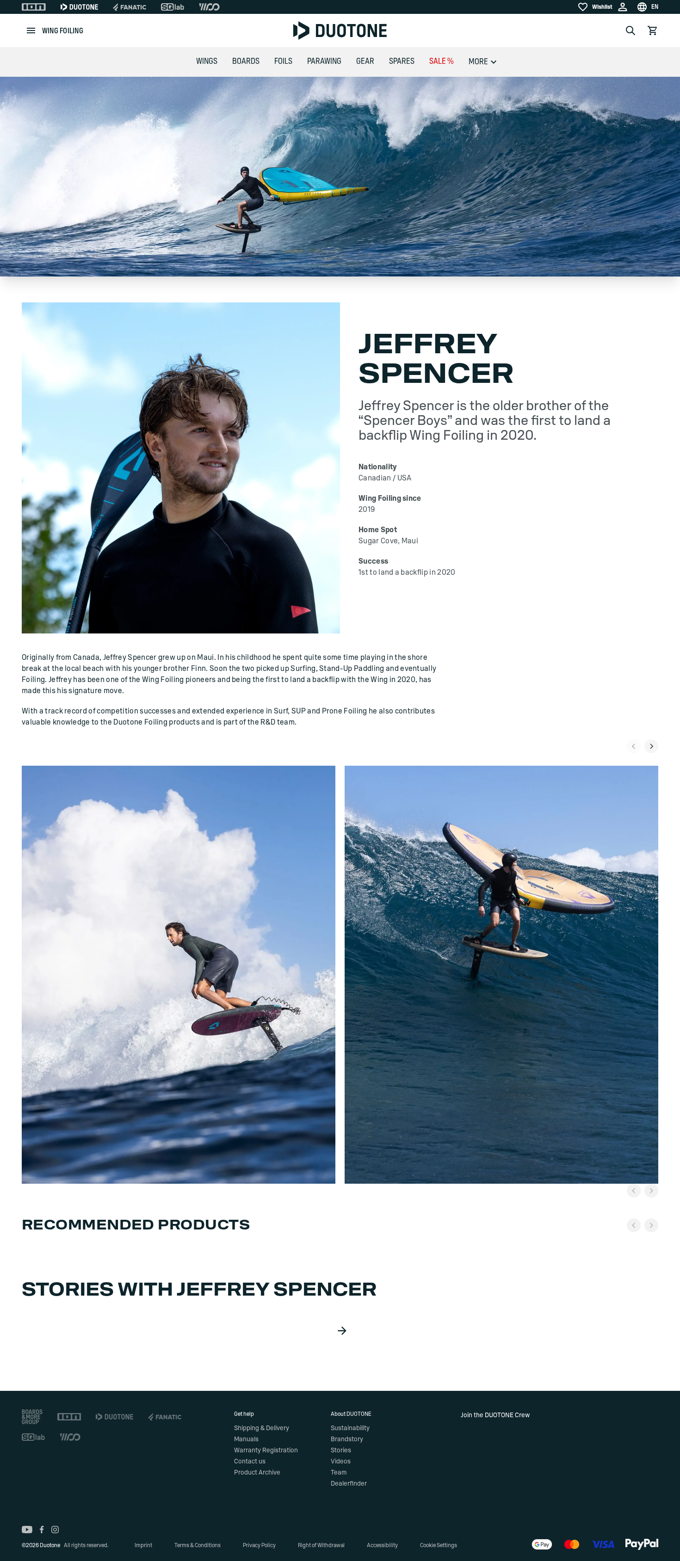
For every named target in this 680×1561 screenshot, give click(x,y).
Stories (341, 1450)
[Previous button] (634, 1191)
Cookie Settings (438, 1545)
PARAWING (324, 61)
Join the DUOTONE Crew (495, 1415)
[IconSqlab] (172, 7)
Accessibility (382, 1545)
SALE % (441, 61)
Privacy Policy (259, 1545)
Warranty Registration (266, 1450)
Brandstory (347, 1439)
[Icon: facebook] (42, 1529)
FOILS (283, 61)
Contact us (250, 1461)
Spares (401, 61)
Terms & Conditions (197, 1545)
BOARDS (246, 61)
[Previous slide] (634, 746)
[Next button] (651, 1191)
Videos (341, 1461)
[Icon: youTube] (27, 1529)
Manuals (246, 1439)
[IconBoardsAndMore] (32, 1416)
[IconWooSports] (209, 7)
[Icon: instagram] (55, 1529)
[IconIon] (34, 7)
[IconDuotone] (79, 7)
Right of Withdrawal (321, 1545)
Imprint (143, 1545)
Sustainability (350, 1428)
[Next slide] (651, 746)
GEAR (365, 61)
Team (338, 1472)
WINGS (206, 61)
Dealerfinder (349, 1484)
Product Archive (257, 1472)
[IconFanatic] (129, 7)
